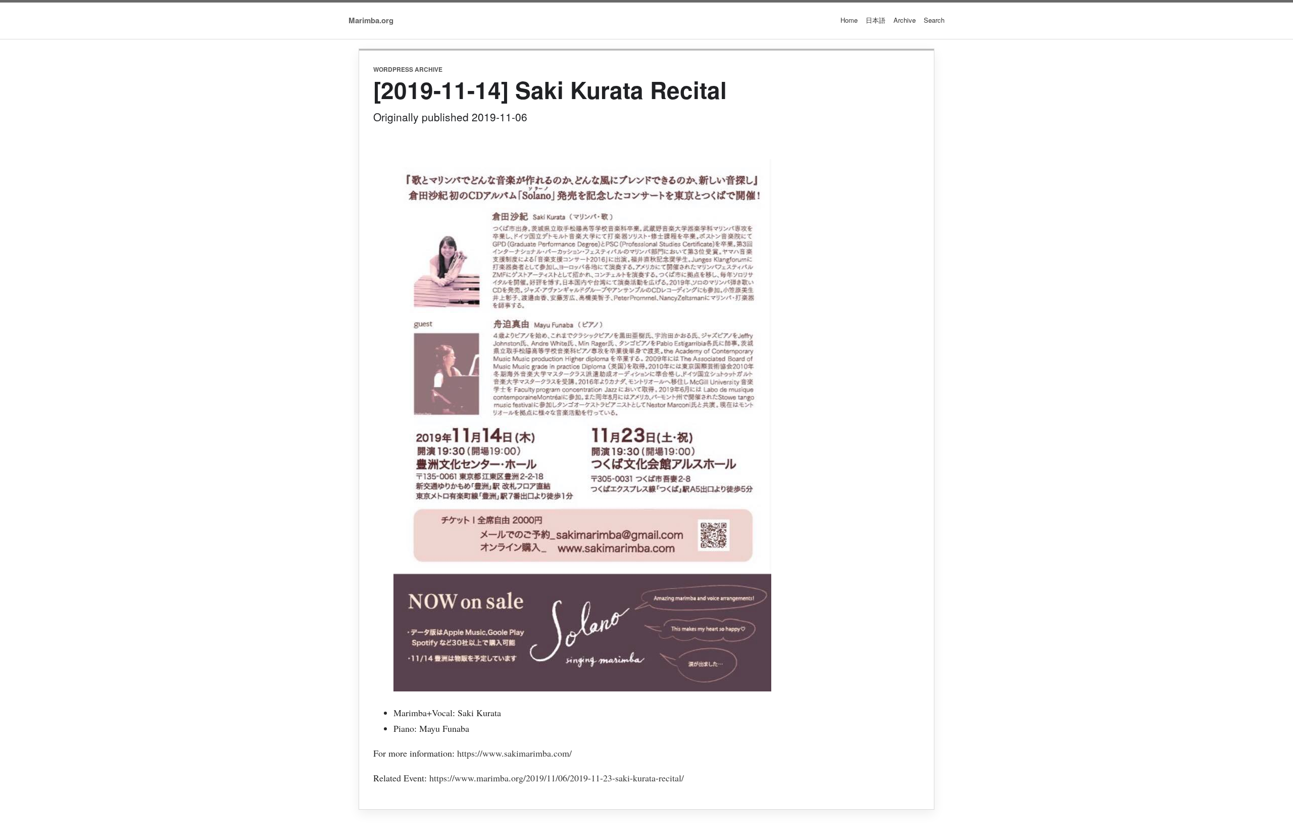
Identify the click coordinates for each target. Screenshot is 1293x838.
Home (849, 20)
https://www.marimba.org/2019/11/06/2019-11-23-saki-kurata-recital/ (556, 778)
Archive (904, 20)
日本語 (875, 20)
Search (934, 20)
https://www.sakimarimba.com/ (514, 753)
